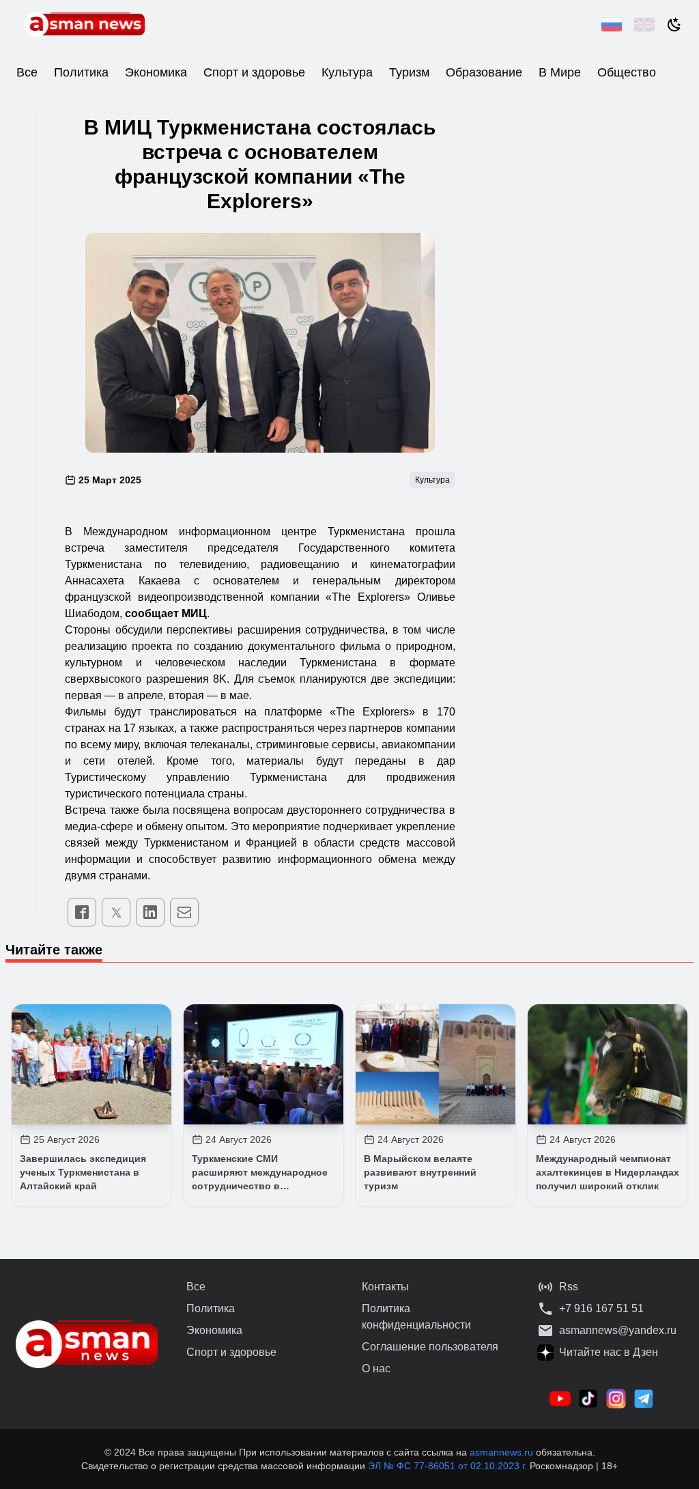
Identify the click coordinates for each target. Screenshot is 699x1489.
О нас (376, 1368)
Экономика (156, 72)
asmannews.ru (501, 1452)
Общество (626, 72)
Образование (484, 72)
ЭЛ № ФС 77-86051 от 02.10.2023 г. (449, 1465)
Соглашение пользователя (430, 1346)
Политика (81, 72)
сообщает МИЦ (166, 613)
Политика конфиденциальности (416, 1317)
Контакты (385, 1286)
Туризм (409, 72)
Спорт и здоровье (254, 72)
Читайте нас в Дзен (608, 1352)
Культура (347, 72)
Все (27, 72)
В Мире (560, 72)
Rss (568, 1286)
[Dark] (674, 24)
